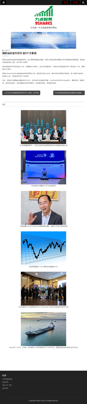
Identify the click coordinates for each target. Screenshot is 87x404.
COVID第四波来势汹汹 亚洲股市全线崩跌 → (69, 93)
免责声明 (5, 382)
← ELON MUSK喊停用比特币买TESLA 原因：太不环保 (21, 93)
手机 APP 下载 (7, 385)
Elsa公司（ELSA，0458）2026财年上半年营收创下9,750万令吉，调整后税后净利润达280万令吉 (43, 347)
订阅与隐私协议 (7, 379)
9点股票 (42, 401)
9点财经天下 (7, 50)
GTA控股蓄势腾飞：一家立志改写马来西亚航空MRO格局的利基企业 (43, 145)
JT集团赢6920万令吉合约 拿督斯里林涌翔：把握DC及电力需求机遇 (43, 226)
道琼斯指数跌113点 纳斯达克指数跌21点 (43, 266)
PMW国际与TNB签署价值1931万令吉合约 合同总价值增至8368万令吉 (44, 307)
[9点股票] (43, 15)
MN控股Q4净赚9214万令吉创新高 (43, 186)
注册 (75, 2)
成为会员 (5, 388)
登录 (66, 2)
